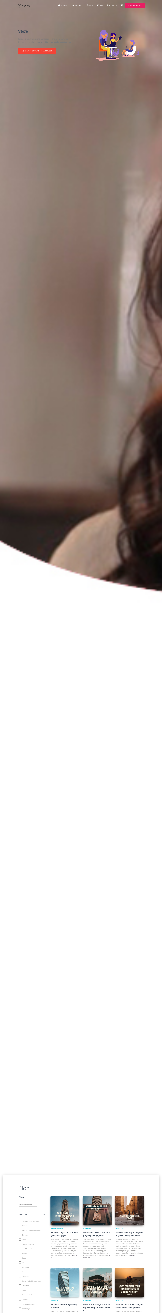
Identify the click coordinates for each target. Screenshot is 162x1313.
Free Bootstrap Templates (30, 1221)
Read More (133, 1255)
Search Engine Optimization (31, 1230)
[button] (32, 1214)
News (23, 1240)
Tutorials (24, 1299)
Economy (24, 1235)
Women (24, 1226)
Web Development (28, 1304)
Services (63, 5)
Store (90, 5)
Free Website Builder (28, 1249)
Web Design (25, 1309)
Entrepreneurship (27, 1244)
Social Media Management (31, 1281)
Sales (23, 1258)
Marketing (25, 1267)
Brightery (25, 5)
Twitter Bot (25, 1276)
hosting (24, 1253)
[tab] (33, 1213)
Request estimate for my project (38, 51)
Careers (24, 1290)
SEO (23, 1263)
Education (25, 1286)
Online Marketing (27, 1295)
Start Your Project (135, 5)
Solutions (77, 5)
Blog (100, 5)
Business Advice (27, 1272)
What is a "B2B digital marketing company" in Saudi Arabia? (97, 1307)
